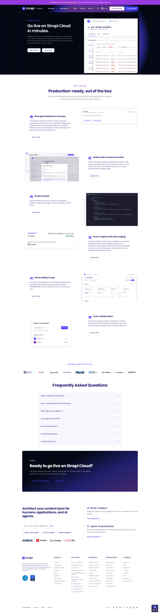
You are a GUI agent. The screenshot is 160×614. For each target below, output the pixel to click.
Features (56, 570)
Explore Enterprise (93, 537)
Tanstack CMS (110, 570)
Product (39, 8)
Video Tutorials (93, 586)
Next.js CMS (109, 567)
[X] (123, 607)
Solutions (51, 8)
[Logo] (28, 8)
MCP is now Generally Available (66, 2)
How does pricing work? (49, 434)
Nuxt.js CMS (109, 575)
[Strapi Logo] (27, 557)
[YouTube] (137, 607)
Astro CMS (109, 578)
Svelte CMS (109, 583)
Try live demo (58, 583)
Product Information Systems (77, 580)
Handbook (126, 567)
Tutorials (91, 573)
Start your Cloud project (40, 481)
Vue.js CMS (109, 573)
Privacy (50, 607)
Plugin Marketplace (60, 581)
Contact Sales (117, 8)
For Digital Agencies (77, 591)
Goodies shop (127, 581)
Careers (125, 570)
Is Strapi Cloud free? (48, 441)
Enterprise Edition (59, 567)
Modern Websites (76, 562)
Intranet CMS (75, 577)
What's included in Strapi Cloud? (52, 396)
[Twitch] (120, 607)
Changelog (57, 578)
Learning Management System (78, 573)
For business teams (77, 589)
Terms (43, 607)
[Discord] (117, 607)
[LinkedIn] (130, 607)
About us (126, 562)
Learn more (36, 137)
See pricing (48, 50)
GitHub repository (94, 575)
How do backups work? (49, 426)
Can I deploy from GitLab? (50, 419)
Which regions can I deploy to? (52, 411)
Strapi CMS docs (94, 562)
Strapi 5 (56, 562)
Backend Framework (77, 570)
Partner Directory (94, 567)
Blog (124, 565)
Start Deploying (93, 518)
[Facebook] (127, 607)
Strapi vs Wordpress (95, 581)
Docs (75, 8)
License (36, 607)
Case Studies (93, 578)
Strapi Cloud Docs (94, 565)
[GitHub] (113, 607)
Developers (64, 8)
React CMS (109, 565)
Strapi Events (92, 570)
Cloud (90, 8)
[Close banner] (157, 2)
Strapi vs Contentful (94, 583)
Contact (125, 573)
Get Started (131, 8)
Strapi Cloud (57, 565)
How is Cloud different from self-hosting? (56, 403)
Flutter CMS (109, 581)
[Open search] (98, 8)
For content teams (76, 586)
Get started (34, 50)
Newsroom (126, 578)
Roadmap (57, 575)
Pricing (82, 8)
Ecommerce (75, 567)
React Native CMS (111, 586)
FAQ (124, 575)
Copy (51, 526)
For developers (75, 584)
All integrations (110, 562)
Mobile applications (77, 565)
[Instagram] (133, 607)
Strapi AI (56, 573)
